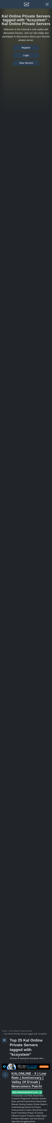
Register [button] (26, 47)
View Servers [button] (26, 63)
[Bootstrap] (26, 4)
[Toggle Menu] (4, 1040)
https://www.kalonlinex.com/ (25, 1092)
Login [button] (26, 55)
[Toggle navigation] (47, 4)
